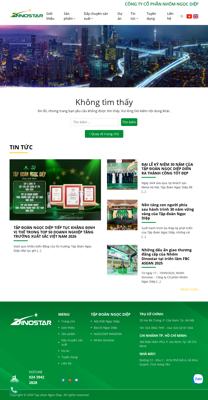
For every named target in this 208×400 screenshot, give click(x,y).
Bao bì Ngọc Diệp (105, 328)
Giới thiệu (50, 16)
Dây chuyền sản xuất (96, 16)
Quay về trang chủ (104, 134)
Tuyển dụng (151, 16)
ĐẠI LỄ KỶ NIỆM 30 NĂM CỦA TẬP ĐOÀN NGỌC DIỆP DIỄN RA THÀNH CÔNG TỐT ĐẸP (167, 169)
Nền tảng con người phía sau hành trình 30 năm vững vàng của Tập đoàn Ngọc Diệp (168, 211)
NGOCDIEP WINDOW (108, 334)
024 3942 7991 (154, 328)
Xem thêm (190, 289)
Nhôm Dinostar (104, 340)
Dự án (120, 16)
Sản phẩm (69, 16)
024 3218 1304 (183, 328)
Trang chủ (68, 321)
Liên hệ (170, 16)
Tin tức (133, 16)
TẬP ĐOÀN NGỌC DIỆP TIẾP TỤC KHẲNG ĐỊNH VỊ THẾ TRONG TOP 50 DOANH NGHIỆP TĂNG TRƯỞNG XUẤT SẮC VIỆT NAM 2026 (54, 232)
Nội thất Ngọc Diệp (107, 321)
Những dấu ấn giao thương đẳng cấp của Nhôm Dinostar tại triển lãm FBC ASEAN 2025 (167, 256)
